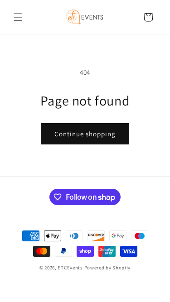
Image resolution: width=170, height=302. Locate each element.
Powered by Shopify (107, 267)
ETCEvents (70, 267)
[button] (18, 17)
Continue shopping (85, 133)
